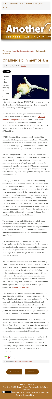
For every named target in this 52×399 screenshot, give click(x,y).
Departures (32, 372)
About (5, 8)
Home (5, 4)
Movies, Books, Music (35, 4)
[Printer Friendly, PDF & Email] (9, 357)
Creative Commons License (26, 395)
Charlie (23, 66)
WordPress (26, 390)
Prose (19, 387)
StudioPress (44, 387)
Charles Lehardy (31, 392)
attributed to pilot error (20, 287)
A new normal (14, 372)
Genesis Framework (30, 387)
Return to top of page (26, 384)
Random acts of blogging (24, 361)
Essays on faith (16, 4)
